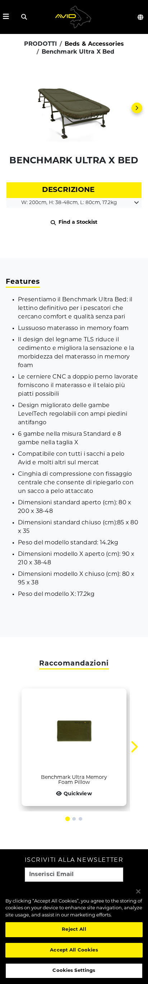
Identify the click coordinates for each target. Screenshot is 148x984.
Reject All (74, 929)
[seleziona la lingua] (141, 17)
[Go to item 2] (74, 819)
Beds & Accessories (94, 44)
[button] (74, 108)
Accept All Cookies (74, 950)
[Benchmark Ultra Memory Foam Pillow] (74, 731)
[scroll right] (136, 108)
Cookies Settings (73, 970)
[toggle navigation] (6, 17)
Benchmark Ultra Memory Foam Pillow (74, 780)
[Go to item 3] (80, 819)
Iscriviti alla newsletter (74, 860)
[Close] (138, 891)
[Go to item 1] (67, 819)
